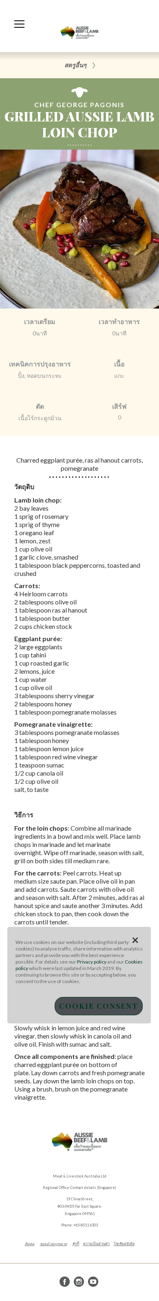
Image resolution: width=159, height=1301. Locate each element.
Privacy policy (91, 962)
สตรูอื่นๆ (75, 65)
